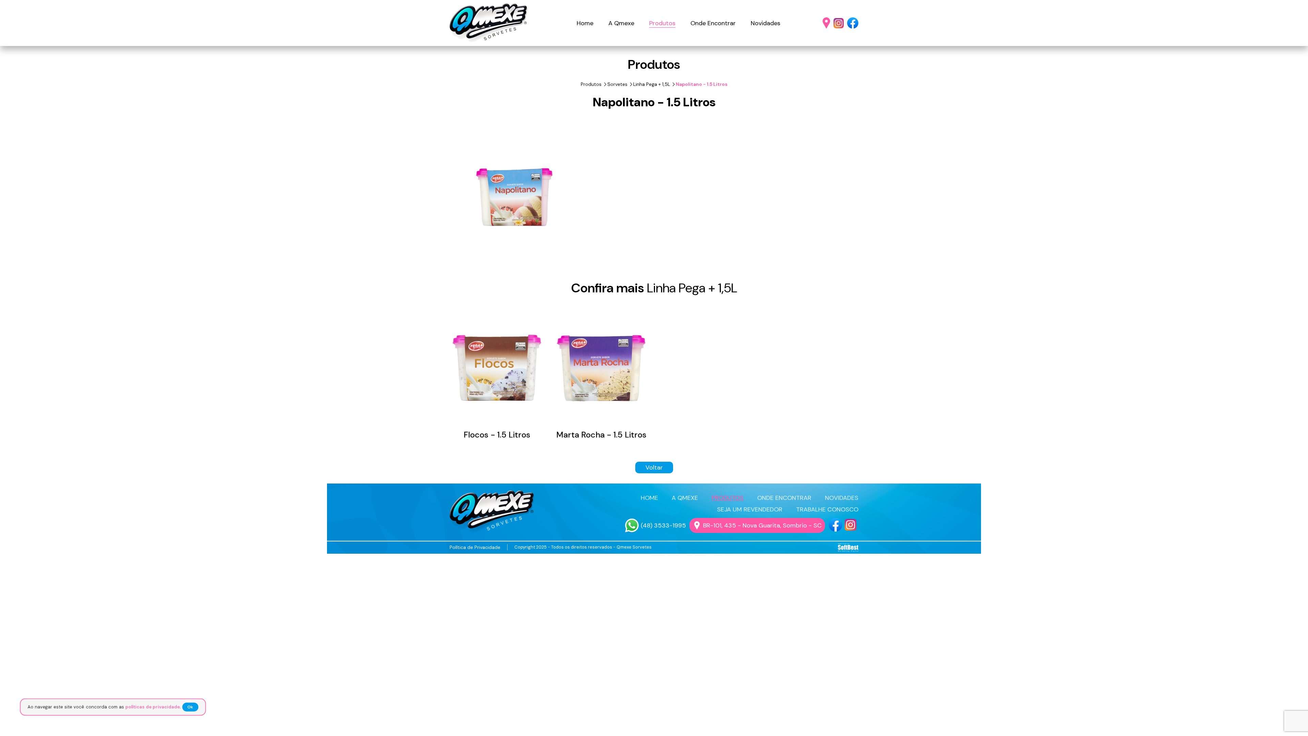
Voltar (654, 467)
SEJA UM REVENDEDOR (749, 509)
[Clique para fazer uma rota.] (826, 23)
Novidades (765, 23)
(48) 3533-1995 (663, 525)
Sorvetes (617, 84)
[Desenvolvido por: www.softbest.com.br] (848, 547)
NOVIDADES (841, 498)
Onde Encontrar (713, 23)
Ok (194, 707)
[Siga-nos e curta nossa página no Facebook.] (852, 23)
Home (585, 23)
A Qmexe (621, 23)
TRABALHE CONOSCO (827, 509)
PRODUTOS (728, 498)
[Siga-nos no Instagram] (850, 525)
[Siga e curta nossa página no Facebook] (835, 525)
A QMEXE (685, 498)
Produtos (662, 23)
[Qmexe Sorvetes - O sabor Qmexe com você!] (489, 23)
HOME (649, 498)
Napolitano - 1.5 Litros (702, 84)
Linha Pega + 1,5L (651, 84)
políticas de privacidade (154, 707)
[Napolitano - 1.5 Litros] (514, 197)
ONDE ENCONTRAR (784, 498)
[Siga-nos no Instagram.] (838, 23)
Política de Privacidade (475, 547)
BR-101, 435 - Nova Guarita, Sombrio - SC (762, 525)
